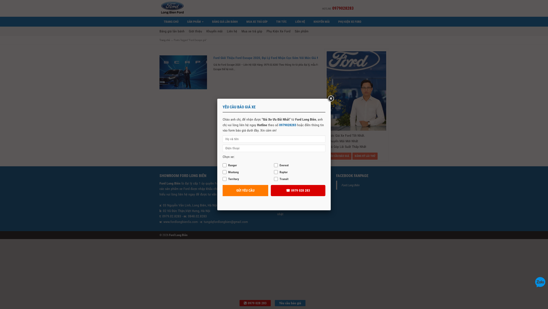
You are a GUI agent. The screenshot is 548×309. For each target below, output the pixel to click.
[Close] (331, 99)
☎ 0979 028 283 (298, 190)
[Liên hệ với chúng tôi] (540, 282)
